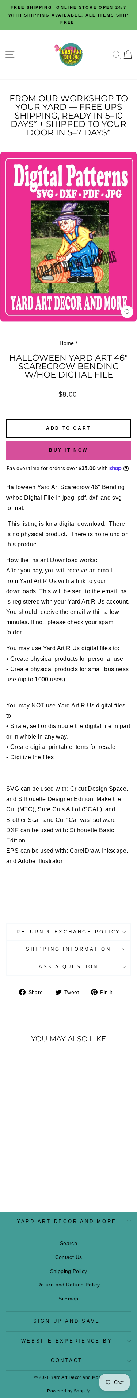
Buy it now (68, 450)
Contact (67, 1360)
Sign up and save (66, 1321)
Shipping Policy (68, 1271)
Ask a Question (68, 966)
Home (67, 343)
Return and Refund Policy (68, 1285)
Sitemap (68, 1298)
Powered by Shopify (68, 1391)
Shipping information (68, 949)
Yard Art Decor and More (67, 1221)
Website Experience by (67, 1341)
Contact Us (68, 1257)
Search (68, 1243)
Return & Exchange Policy (68, 932)
